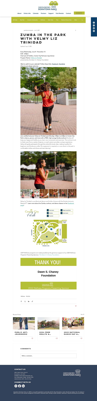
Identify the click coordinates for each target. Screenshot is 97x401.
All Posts (15, 20)
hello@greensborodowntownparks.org (23, 375)
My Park (22, 20)
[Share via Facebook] (21, 301)
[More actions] (76, 30)
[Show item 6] (72, 193)
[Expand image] (48, 170)
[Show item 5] (62, 193)
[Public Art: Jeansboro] (24, 323)
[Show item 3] (43, 193)
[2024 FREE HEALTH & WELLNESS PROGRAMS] (48, 323)
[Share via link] (32, 301)
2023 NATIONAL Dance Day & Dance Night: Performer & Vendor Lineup (72, 333)
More (75, 20)
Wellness (43, 20)
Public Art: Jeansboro (21, 333)
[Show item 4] (53, 193)
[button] (82, 20)
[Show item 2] (34, 193)
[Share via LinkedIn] (28, 301)
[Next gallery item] (75, 170)
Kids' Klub (50, 20)
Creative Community (32, 20)
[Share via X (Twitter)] (25, 301)
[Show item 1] (25, 193)
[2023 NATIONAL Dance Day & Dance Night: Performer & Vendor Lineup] (73, 323)
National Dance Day (66, 20)
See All (82, 314)
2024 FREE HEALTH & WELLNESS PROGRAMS (45, 333)
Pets (57, 20)
